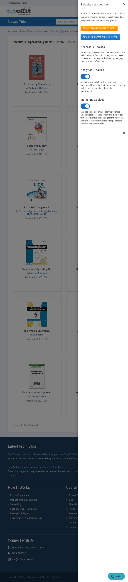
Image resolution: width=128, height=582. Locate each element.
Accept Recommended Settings (100, 37)
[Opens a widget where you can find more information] (116, 576)
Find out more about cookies (99, 28)
